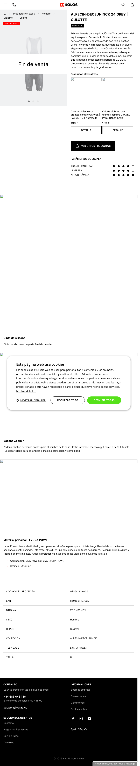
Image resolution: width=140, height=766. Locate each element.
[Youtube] (89, 718)
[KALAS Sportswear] (68, 4)
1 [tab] (29, 101)
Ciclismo (8, 17)
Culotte (23, 17)
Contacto (8, 722)
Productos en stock (24, 13)
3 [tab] (38, 101)
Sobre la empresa (80, 689)
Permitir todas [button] (104, 400)
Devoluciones (78, 696)
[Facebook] (73, 718)
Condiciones (78, 702)
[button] (86, 130)
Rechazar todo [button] (67, 400)
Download (9, 742)
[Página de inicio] (4, 13)
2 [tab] (33, 101)
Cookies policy (79, 709)
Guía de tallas (10, 735)
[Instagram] (81, 718)
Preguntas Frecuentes (15, 729)
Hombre (46, 13)
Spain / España (79, 729)
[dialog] (69, 383)
